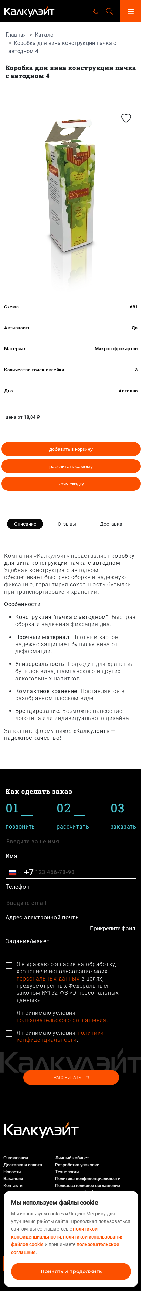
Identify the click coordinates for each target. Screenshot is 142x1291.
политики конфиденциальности (60, 1036)
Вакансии (13, 1178)
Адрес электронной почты (43, 917)
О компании (15, 1157)
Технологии (67, 1171)
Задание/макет (27, 941)
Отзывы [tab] (67, 524)
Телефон (18, 886)
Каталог (45, 34)
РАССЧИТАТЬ (67, 1077)
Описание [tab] (25, 524)
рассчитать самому (71, 466)
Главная (16, 34)
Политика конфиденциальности (87, 1178)
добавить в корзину (71, 449)
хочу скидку (71, 483)
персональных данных (48, 978)
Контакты (13, 1185)
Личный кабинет (72, 1157)
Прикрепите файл (112, 928)
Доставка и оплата (22, 1164)
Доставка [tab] (111, 524)
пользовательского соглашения (61, 1020)
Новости (12, 1171)
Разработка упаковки (77, 1164)
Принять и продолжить (71, 1271)
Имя (11, 856)
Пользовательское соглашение (87, 1185)
